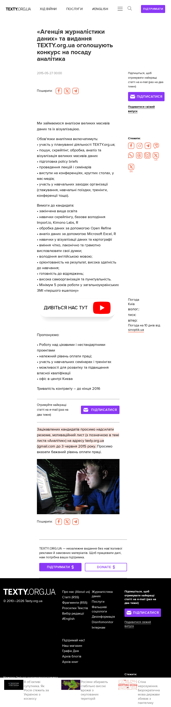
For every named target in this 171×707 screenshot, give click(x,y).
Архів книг (70, 662)
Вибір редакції (73, 613)
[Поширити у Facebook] (59, 91)
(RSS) (75, 597)
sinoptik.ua (136, 330)
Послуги (98, 602)
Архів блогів (71, 656)
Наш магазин (72, 646)
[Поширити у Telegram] (75, 91)
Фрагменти (70, 603)
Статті (66, 597)
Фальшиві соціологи (99, 609)
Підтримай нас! (73, 640)
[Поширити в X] (67, 91)
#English (68, 619)
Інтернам (98, 627)
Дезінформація (103, 617)
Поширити (44, 91)
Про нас (68, 592)
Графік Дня (70, 651)
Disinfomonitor (102, 622)
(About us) (82, 592)
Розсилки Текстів (75, 608)
